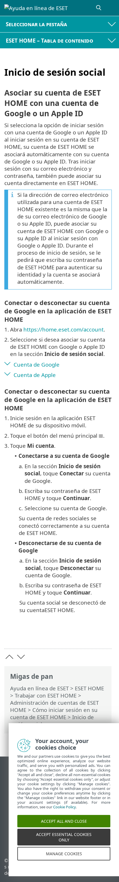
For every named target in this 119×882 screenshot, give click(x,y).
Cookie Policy (64, 813)
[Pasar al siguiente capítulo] (21, 657)
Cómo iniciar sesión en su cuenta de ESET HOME (54, 713)
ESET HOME (89, 688)
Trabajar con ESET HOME (46, 695)
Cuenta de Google (37, 364)
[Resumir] (104, 635)
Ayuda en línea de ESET (39, 688)
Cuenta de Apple (35, 374)
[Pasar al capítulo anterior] (9, 657)
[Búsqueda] (99, 8)
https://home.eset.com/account (63, 329)
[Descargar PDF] (89, 635)
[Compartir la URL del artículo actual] (75, 635)
